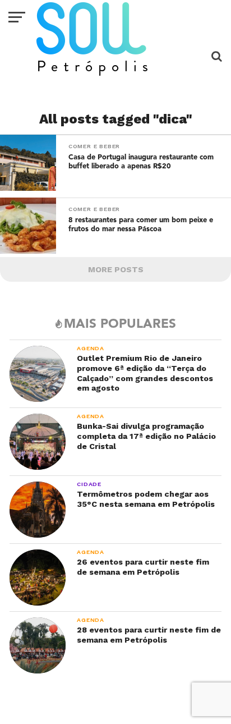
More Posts (116, 269)
